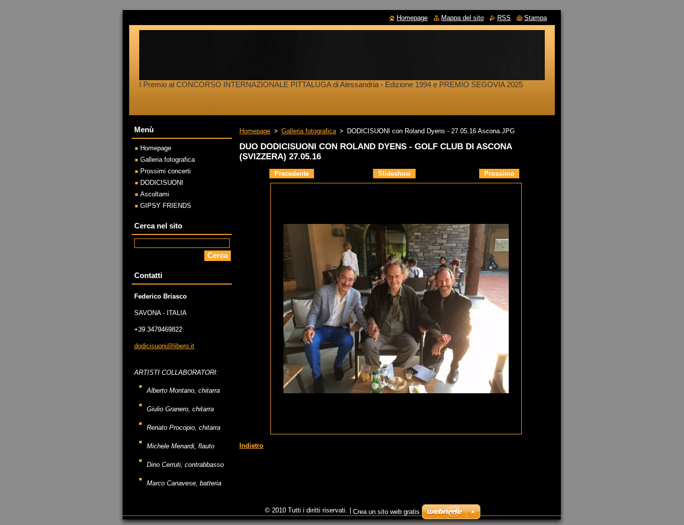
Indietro (251, 445)
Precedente (291, 173)
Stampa (535, 18)
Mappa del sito (462, 18)
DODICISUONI (161, 182)
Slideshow (394, 173)
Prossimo (499, 173)
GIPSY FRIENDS (165, 205)
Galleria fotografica (308, 131)
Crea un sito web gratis (386, 511)
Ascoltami (154, 194)
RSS (504, 18)
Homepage (254, 131)
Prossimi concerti (165, 171)
